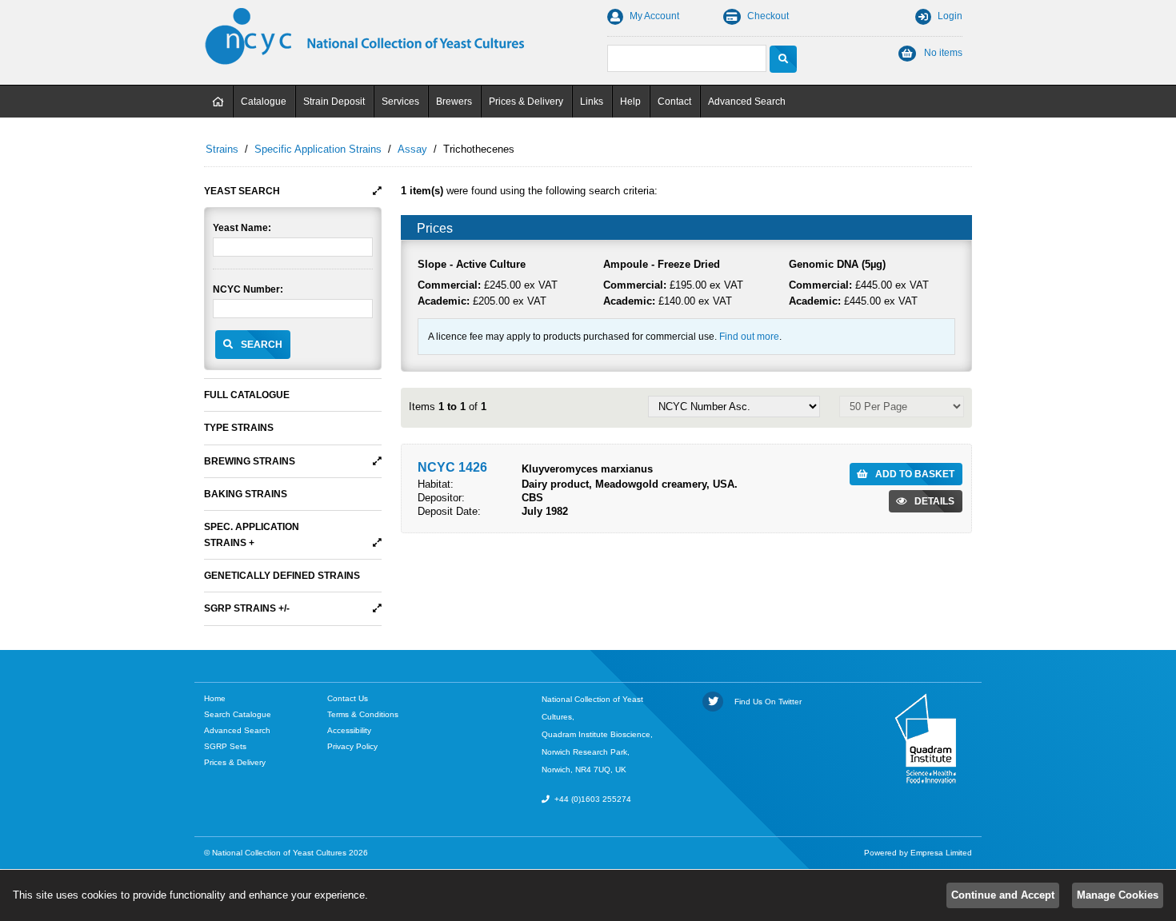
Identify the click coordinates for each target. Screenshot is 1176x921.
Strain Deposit (334, 101)
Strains (222, 149)
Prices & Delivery (526, 101)
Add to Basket (914, 474)
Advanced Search (747, 101)
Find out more (749, 336)
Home (218, 102)
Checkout (768, 16)
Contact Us (347, 698)
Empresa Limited (941, 852)
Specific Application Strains (318, 149)
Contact (674, 101)
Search (261, 344)
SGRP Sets (225, 746)
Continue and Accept (1002, 895)
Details (934, 501)
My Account (654, 16)
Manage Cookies (1117, 895)
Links (591, 101)
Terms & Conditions (362, 714)
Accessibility (349, 730)
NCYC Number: (248, 289)
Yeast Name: (242, 227)
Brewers (454, 101)
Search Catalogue (237, 714)
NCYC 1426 (452, 467)
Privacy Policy (352, 746)
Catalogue (263, 101)
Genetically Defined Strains (282, 575)
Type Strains (239, 427)
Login (950, 16)
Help (630, 101)
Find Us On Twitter (766, 701)
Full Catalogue (247, 395)
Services (400, 101)
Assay (412, 149)
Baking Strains (245, 494)
